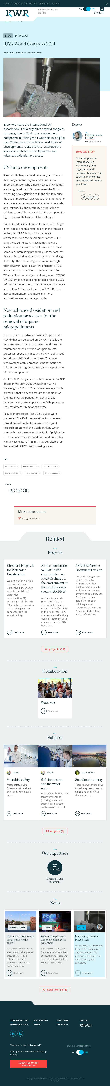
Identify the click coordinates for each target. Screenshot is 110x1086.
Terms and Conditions (86, 1025)
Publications (41, 1020)
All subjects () (55, 831)
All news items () (55, 989)
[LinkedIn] (19, 490)
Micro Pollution (12, 473)
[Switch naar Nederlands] (86, 9)
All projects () (55, 649)
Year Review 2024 (19, 1020)
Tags (5, 459)
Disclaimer (62, 1024)
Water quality (50, 466)
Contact (84, 1020)
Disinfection (32, 473)
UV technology (51, 473)
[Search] (102, 9)
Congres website (31, 518)
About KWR (62, 1020)
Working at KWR (19, 1024)
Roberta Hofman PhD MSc (94, 136)
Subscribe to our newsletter (28, 1064)
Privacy (38, 1024)
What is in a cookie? (48, 3)
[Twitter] (12, 490)
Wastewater (10, 466)
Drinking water (29, 466)
